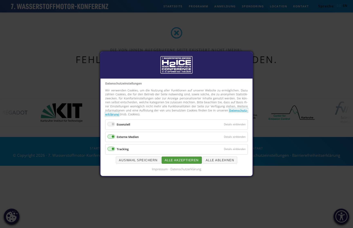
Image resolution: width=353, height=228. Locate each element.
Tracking (123, 149)
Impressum (160, 169)
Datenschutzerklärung (185, 169)
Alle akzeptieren (182, 160)
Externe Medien (128, 137)
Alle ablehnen (220, 160)
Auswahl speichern (138, 160)
